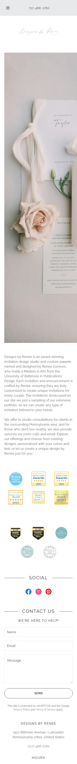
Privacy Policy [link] (22, 709)
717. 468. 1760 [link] (39, 8)
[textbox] (38, 632)
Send (38, 693)
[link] (38, 31)
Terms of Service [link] (46, 709)
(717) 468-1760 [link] (39, 746)
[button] (7, 7)
